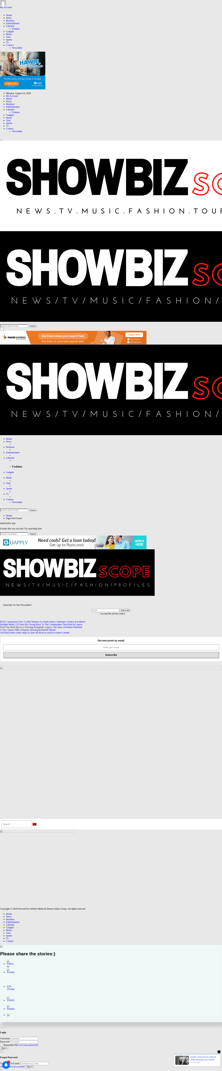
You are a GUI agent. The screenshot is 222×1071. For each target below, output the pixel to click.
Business (10, 20)
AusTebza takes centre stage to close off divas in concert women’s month (34, 632)
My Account (6, 7)
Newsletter (17, 48)
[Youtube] (6, 10)
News (9, 18)
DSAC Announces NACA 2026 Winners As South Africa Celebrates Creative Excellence (42, 621)
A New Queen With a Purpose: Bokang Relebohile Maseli (28, 630)
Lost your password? (28, 1045)
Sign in (4, 1048)
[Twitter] (3, 10)
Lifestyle (10, 26)
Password (4, 1041)
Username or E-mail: (10, 1063)
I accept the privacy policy (112, 613)
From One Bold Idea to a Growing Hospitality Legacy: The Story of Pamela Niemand (41, 627)
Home (9, 15)
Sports (9, 39)
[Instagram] (4, 10)
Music (9, 34)
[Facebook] (1, 10)
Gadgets (10, 31)
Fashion (16, 28)
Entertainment (12, 23)
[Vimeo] (8, 10)
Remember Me (10, 1045)
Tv (7, 42)
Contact (9, 45)
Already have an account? (12, 1066)
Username (5, 1038)
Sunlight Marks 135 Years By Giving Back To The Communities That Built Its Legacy (41, 624)
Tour (8, 37)
